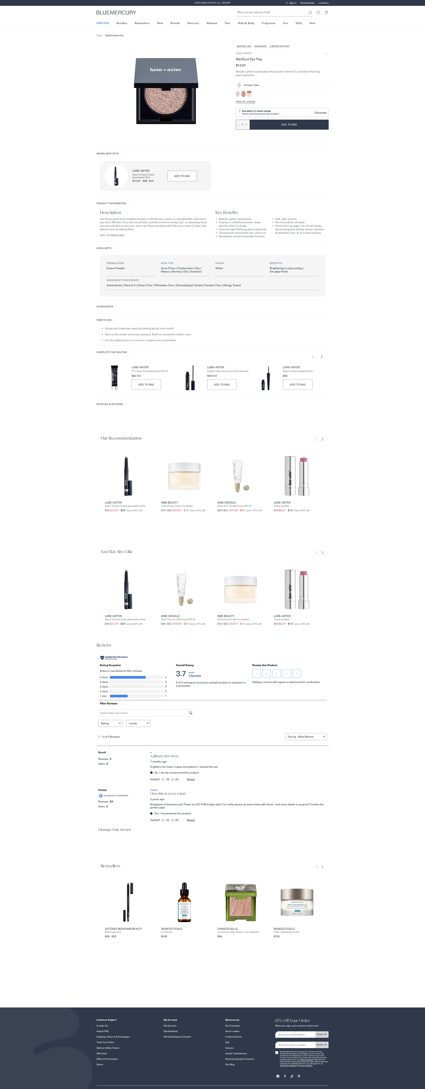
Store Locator (232, 1031)
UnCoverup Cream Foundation (177, 506)
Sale (312, 23)
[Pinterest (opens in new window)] (299, 1075)
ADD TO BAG (182, 176)
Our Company (232, 1025)
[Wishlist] (318, 12)
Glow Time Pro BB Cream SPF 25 (234, 506)
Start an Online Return (108, 1047)
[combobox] (282, 85)
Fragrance (269, 23)
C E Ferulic (166, 932)
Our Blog (229, 1064)
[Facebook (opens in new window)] (285, 1075)
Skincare (193, 23)
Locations (324, 3)
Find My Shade (245, 101)
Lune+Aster (244, 53)
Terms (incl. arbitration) (289, 1066)
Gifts (299, 23)
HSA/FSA (103, 23)
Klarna (100, 1064)
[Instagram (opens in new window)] (278, 1075)
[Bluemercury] (116, 13)
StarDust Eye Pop (114, 35)
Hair (227, 23)
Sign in (292, 3)
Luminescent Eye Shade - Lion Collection (238, 932)
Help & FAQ (103, 1031)
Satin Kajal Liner (113, 932)
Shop (99, 35)
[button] (326, 12)
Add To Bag (146, 384)
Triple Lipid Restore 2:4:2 (286, 932)
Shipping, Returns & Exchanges (113, 1036)
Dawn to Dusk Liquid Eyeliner (298, 371)
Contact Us (102, 1025)
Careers (229, 1047)
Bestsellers (142, 23)
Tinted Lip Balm (282, 506)
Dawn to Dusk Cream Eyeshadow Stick (143, 176)
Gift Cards (102, 1053)
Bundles (122, 23)
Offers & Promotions (107, 1058)
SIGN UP (322, 1034)
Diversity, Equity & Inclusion (239, 1058)
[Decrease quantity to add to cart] (238, 124)
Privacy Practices (306, 1060)
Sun (285, 23)
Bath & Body (246, 23)
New (160, 23)
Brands (175, 23)
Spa (227, 1042)
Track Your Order (105, 1042)
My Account (170, 1025)
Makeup (212, 23)
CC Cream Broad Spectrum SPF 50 (150, 371)
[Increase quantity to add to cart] (248, 124)
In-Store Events (233, 1036)
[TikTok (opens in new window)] (292, 1075)
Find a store (321, 112)
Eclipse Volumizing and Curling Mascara (227, 371)
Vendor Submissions (236, 1053)
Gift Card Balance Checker (177, 1036)
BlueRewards (307, 3)
